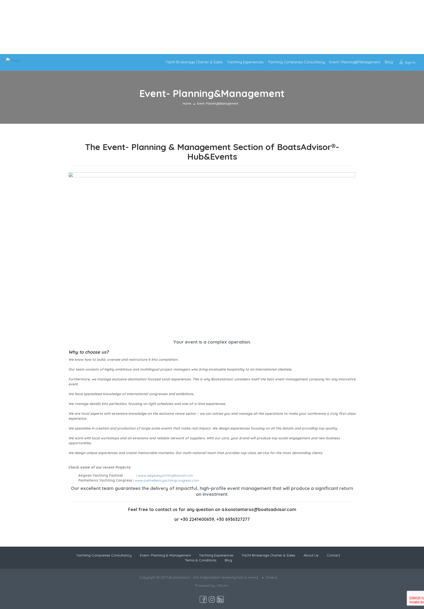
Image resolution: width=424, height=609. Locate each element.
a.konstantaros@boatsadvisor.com (259, 509)
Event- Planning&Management (354, 62)
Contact (333, 555)
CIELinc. (223, 585)
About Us (311, 555)
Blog (389, 62)
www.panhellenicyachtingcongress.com (167, 480)
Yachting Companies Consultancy (296, 62)
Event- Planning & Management (165, 555)
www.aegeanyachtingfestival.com (165, 475)
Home (187, 103)
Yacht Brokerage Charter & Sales (194, 62)
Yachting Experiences (245, 62)
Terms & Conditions (200, 560)
